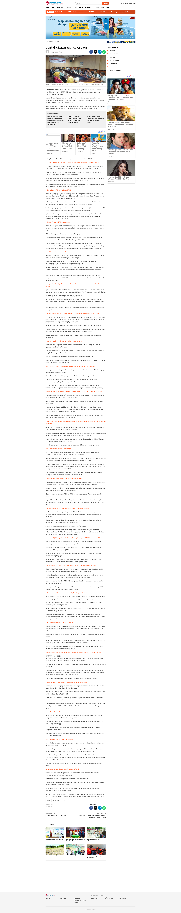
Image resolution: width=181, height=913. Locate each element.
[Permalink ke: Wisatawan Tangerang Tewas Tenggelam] (96, 849)
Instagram (110, 898)
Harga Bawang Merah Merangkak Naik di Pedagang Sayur (64, 341)
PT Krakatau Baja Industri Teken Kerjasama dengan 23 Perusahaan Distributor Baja (72, 162)
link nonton (114, 67)
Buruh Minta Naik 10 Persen (54, 712)
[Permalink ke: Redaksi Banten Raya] (47, 52)
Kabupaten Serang (115, 70)
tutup (42, 1)
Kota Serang (114, 54)
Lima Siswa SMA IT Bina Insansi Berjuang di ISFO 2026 (125, 12)
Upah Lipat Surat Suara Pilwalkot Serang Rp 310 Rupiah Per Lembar (67, 508)
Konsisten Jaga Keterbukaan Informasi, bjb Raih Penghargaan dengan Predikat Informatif (75, 391)
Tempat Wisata (114, 60)
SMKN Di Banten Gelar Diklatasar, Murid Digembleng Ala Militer (82, 12)
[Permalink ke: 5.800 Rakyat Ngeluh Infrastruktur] (96, 832)
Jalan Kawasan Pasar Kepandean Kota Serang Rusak (62, 769)
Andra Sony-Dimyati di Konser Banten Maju (59, 739)
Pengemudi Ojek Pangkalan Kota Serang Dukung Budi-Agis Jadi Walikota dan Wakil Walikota (75, 538)
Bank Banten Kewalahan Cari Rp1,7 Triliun (59, 622)
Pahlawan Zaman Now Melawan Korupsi (58, 449)
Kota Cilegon (56, 800)
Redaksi (48, 898)
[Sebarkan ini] (91, 52)
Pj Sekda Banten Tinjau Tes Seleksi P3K (58, 190)
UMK (64, 800)
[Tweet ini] (95, 52)
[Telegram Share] (100, 52)
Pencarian (105, 3)
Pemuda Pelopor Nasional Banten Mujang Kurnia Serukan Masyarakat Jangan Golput (73, 313)
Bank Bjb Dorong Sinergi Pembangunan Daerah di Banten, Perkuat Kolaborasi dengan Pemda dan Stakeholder (55, 120)
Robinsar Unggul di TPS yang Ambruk (57, 222)
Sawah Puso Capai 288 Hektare (55, 856)
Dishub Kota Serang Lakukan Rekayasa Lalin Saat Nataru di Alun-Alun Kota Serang (92, 815)
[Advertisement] (34, 38)
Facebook (95, 898)
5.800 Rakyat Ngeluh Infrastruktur (93, 840)
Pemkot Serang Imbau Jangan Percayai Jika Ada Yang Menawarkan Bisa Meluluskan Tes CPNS (75, 652)
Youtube (124, 898)
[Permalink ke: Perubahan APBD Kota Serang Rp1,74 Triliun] (75, 832)
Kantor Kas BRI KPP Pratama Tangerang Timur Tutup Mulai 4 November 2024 (70, 565)
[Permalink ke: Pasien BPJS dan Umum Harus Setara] (55, 832)
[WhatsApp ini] (104, 52)
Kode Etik (63, 898)
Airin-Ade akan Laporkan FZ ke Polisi (57, 252)
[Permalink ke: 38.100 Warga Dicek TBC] (75, 849)
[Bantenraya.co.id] (54, 3)
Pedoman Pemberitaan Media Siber (80, 900)
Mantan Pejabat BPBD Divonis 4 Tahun (56, 814)
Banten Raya (49, 41)
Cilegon (112, 57)
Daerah (57, 41)
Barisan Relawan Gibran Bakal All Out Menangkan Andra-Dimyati (66, 682)
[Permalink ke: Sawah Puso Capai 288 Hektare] (55, 849)
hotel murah (114, 63)
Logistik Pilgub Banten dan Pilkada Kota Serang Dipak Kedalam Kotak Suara (70, 366)
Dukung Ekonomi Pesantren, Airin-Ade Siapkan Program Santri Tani (67, 593)
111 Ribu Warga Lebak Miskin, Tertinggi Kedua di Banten (64, 478)
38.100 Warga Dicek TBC (73, 856)
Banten (49, 800)
